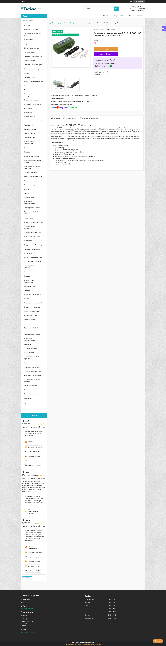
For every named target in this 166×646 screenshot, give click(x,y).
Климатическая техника (31, 48)
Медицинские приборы (31, 385)
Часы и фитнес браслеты (32, 100)
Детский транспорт (30, 133)
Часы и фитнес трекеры (31, 315)
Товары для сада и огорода (32, 249)
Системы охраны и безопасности (29, 142)
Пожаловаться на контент (75, 644)
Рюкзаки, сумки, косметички (33, 176)
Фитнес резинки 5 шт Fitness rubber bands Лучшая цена (34, 531)
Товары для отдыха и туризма (33, 69)
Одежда (26, 189)
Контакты (140, 16)
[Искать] (116, 9)
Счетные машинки (29, 117)
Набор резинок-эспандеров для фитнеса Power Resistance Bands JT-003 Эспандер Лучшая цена (34, 537)
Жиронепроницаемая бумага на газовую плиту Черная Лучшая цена (34, 433)
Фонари (66, 23)
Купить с (102, 54)
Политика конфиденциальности (92, 644)
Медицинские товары (31, 44)
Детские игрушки (29, 60)
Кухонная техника (29, 137)
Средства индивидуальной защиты (32, 161)
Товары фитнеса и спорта (32, 208)
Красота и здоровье (30, 148)
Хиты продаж (28, 253)
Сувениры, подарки (30, 129)
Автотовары (28, 108)
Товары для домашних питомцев (31, 95)
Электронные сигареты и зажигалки (32, 167)
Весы (25, 85)
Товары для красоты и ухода (33, 56)
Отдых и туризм (29, 197)
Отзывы (24, 409)
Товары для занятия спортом (33, 65)
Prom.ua (91, 642)
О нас (130, 16)
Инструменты (28, 112)
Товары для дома (29, 77)
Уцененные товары (30, 185)
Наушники (27, 25)
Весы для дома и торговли (32, 261)
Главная (106, 16)
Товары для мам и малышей (33, 121)
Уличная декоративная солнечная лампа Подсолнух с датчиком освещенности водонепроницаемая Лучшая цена (34, 500)
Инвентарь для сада (30, 90)
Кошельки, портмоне (30, 172)
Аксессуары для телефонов (32, 104)
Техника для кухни (30, 52)
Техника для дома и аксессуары (30, 227)
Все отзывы (26, 578)
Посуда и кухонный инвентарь (33, 81)
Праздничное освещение (32, 181)
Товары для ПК (28, 125)
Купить (106, 49)
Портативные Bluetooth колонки (31, 213)
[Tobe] (28, 8)
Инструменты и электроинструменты (30, 202)
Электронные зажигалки (32, 236)
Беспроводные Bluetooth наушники (32, 357)
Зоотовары (27, 344)
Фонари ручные (75, 23)
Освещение (27, 152)
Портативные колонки (31, 29)
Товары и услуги (118, 16)
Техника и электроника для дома (32, 34)
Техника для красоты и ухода (33, 232)
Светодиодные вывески (31, 156)
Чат (159, 641)
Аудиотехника (28, 39)
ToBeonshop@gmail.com (28, 632)
